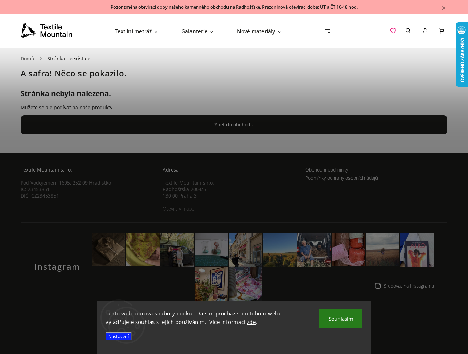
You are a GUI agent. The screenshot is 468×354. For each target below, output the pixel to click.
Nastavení (118, 336)
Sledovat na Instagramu (409, 285)
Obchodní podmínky (326, 169)
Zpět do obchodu (234, 124)
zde (251, 321)
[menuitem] (142, 31)
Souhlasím (341, 318)
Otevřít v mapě (178, 208)
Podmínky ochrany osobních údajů (341, 178)
